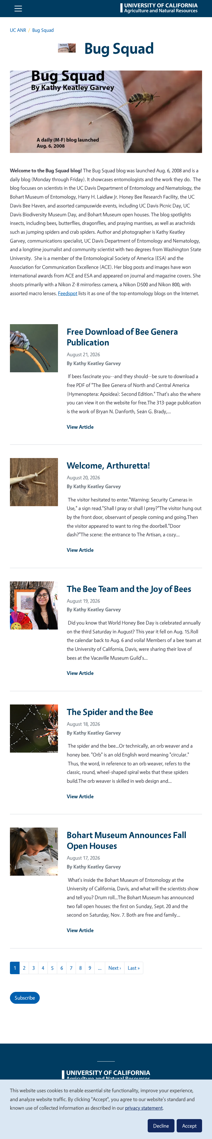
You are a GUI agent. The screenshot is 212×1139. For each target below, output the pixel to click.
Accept (189, 1125)
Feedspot (67, 293)
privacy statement (144, 1107)
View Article (80, 426)
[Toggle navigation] (18, 8)
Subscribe (25, 997)
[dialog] (106, 1109)
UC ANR (18, 30)
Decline (161, 1125)
